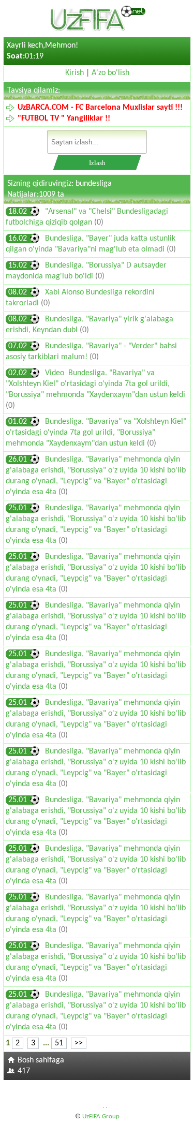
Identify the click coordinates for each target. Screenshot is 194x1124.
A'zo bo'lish (110, 73)
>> (78, 1043)
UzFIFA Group (101, 1116)
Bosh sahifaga (41, 1060)
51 (59, 1043)
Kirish (74, 73)
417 (24, 1071)
